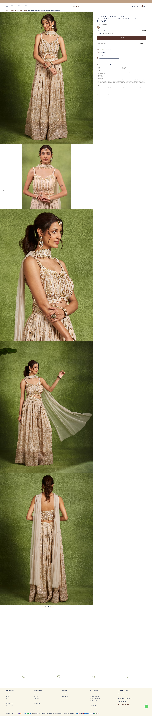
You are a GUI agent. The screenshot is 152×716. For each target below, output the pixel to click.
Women (12, 10)
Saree (7, 696)
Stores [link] (27, 6)
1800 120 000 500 (122, 693)
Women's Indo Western (21, 10)
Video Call (36, 698)
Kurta (7, 698)
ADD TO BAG (121, 37)
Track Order (65, 693)
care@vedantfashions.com (125, 698)
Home (6, 10)
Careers (36, 696)
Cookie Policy (93, 707)
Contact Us (65, 696)
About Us (36, 693)
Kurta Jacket (9, 705)
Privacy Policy (93, 705)
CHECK (142, 43)
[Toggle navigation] (7, 6)
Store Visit (37, 701)
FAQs (91, 693)
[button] (12, 6)
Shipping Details (94, 696)
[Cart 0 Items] (144, 7)
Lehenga (8, 693)
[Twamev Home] (76, 6)
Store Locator (37, 703)
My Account (65, 698)
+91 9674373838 (122, 695)
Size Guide (143, 30)
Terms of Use (93, 703)
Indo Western (9, 703)
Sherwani (8, 701)
